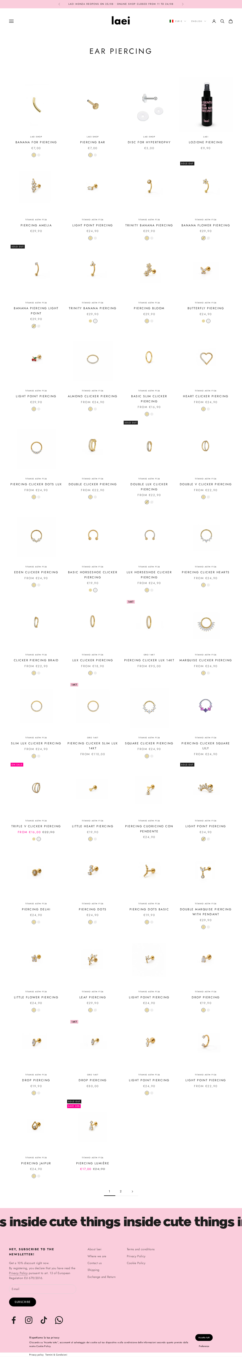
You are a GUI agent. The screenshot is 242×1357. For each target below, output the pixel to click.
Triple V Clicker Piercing (36, 826)
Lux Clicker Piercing (92, 660)
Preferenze (204, 1346)
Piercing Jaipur (36, 1163)
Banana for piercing (36, 142)
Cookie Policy (136, 1263)
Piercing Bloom (149, 308)
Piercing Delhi (36, 909)
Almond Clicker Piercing (92, 396)
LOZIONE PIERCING (206, 142)
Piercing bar (92, 142)
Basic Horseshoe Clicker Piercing (92, 575)
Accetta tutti (204, 1337)
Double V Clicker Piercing (206, 484)
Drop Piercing (206, 997)
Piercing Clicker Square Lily (206, 746)
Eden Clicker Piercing (36, 572)
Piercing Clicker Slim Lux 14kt (92, 746)
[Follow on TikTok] (43, 1320)
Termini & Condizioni (56, 1354)
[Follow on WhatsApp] (59, 1320)
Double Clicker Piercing (93, 484)
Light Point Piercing (92, 225)
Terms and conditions (140, 1249)
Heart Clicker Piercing (206, 396)
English (196, 21)
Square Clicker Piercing (149, 743)
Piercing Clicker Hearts (206, 572)
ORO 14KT (149, 654)
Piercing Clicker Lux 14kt (149, 660)
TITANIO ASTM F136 (36, 219)
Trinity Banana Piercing (149, 225)
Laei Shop (36, 136)
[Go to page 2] (132, 1191)
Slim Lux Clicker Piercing (36, 743)
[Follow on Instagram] (28, 1320)
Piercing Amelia (36, 225)
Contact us (95, 1263)
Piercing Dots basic (149, 909)
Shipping (93, 1270)
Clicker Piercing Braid (36, 660)
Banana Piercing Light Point (36, 310)
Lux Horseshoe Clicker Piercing (149, 575)
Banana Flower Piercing (206, 225)
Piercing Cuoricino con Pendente (149, 829)
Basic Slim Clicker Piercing (149, 399)
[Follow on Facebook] (13, 1320)
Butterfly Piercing (206, 308)
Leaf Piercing (92, 997)
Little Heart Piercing (92, 826)
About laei (94, 1249)
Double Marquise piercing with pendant (206, 912)
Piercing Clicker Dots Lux (36, 484)
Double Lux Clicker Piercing (149, 487)
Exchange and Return (102, 1277)
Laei (205, 136)
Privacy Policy (18, 1273)
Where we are (97, 1256)
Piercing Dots (92, 909)
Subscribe (23, 1302)
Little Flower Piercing (36, 997)
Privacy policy (36, 1354)
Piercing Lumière (92, 1163)
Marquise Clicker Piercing (205, 660)
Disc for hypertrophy (149, 142)
